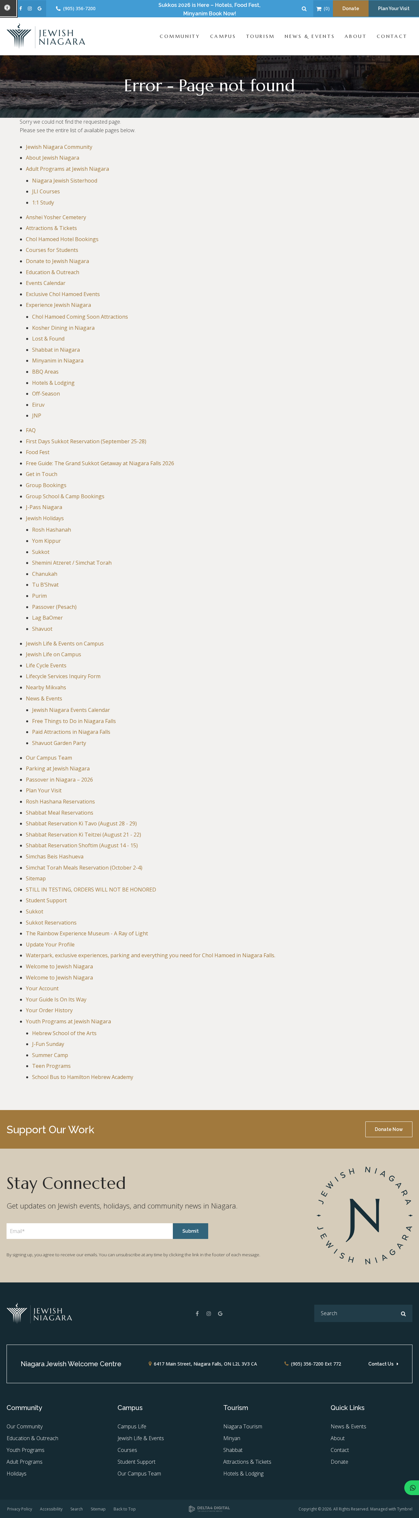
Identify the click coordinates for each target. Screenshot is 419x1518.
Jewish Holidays (45, 518)
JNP (36, 415)
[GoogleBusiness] (220, 1313)
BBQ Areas (45, 371)
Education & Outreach (52, 272)
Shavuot (42, 628)
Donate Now (389, 1129)
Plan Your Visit (394, 8)
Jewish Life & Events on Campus (65, 643)
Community (180, 36)
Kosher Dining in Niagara (63, 327)
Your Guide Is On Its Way (56, 999)
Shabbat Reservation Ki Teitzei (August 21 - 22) (83, 834)
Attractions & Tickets (51, 228)
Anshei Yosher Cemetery (56, 217)
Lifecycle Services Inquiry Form (63, 676)
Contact (392, 36)
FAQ (31, 430)
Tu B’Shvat (45, 584)
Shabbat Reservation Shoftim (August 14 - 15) (82, 845)
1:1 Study (43, 202)
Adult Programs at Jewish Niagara (67, 168)
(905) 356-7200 (79, 8)
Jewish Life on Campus (53, 654)
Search (76, 1509)
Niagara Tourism (242, 1426)
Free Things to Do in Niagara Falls (74, 721)
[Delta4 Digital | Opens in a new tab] (209, 1509)
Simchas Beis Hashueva (54, 856)
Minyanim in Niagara (57, 360)
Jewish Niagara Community (59, 146)
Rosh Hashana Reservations (60, 801)
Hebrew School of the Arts (64, 1033)
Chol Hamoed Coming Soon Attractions (80, 316)
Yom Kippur (46, 540)
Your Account (42, 988)
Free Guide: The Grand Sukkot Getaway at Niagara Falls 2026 (100, 463)
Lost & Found (48, 338)
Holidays (17, 1473)
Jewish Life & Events (141, 1438)
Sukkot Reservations (51, 922)
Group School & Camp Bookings (65, 496)
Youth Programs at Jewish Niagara (68, 1021)
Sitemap (36, 878)
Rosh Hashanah (51, 529)
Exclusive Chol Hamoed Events (63, 294)
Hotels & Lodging (53, 382)
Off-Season (46, 393)
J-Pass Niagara (44, 507)
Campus (223, 36)
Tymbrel (404, 1509)
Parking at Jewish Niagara (58, 768)
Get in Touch (41, 474)
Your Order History (49, 1010)
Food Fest (37, 452)
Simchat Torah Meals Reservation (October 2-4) (84, 867)
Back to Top (125, 1509)
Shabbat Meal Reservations (59, 812)
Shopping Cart (318, 8)
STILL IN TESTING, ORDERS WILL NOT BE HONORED (91, 889)
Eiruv (38, 404)
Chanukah (44, 573)
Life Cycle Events (46, 665)
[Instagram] (209, 1313)
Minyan (231, 1438)
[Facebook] (197, 1313)
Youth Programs (26, 1450)
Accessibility (51, 1509)
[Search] (403, 1313)
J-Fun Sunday (48, 1044)
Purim (39, 595)
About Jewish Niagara (52, 157)
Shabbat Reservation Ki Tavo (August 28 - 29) (81, 823)
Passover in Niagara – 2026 (59, 779)
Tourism (260, 36)
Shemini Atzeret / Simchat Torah (72, 562)
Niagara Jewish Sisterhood (64, 180)
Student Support (46, 900)
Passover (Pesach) (54, 606)
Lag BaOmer (47, 617)
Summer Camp (50, 1055)
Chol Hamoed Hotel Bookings (62, 239)
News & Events (310, 36)
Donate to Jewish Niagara (57, 261)
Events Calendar (45, 283)
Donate (350, 8)
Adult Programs (25, 1461)
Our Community (25, 1426)
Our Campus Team (49, 757)
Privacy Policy (19, 1509)
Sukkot (40, 552)
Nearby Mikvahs (46, 687)
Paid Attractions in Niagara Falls (71, 731)
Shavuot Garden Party (59, 743)
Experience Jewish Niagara (58, 305)
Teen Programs (51, 1065)
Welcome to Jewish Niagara (59, 966)
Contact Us (380, 1364)
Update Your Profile (50, 944)
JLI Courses (46, 191)
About (356, 36)
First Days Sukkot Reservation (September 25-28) (86, 441)
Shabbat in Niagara (56, 349)
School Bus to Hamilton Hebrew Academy (82, 1077)
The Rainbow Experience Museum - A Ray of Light (87, 933)
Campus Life (132, 1426)
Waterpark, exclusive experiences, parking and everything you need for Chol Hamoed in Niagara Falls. (150, 955)
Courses (127, 1450)
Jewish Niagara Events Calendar (71, 710)
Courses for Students (52, 250)
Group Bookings (46, 485)
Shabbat (233, 1450)
